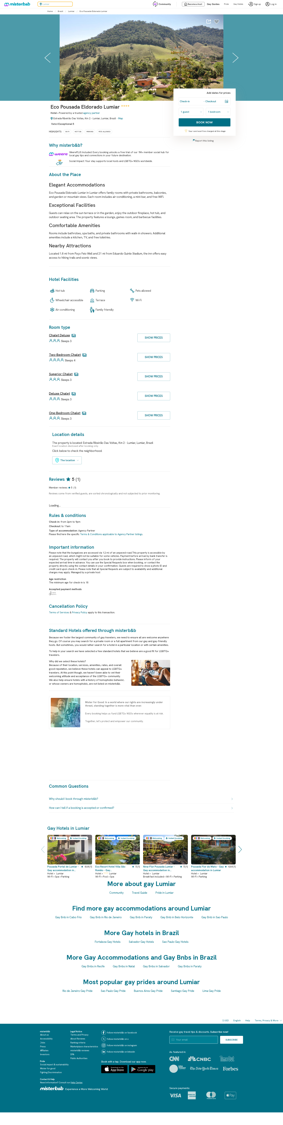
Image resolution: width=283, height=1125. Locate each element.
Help (247, 1020)
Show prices (154, 337)
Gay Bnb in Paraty (141, 917)
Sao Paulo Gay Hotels (175, 942)
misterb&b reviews (79, 1050)
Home (50, 11)
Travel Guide (139, 893)
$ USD (226, 1020)
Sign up (257, 4)
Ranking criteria (77, 1042)
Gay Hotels (238, 4)
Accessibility (46, 1038)
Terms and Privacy (79, 1034)
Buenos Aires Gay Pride (148, 991)
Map (120, 118)
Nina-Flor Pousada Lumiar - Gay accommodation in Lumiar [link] (159, 868)
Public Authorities (78, 1058)
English (237, 1020)
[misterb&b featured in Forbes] (230, 1069)
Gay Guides (213, 4)
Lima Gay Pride (211, 991)
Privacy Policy (79, 612)
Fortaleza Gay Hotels (108, 942)
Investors (44, 1054)
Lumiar (71, 11)
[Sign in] (216, 23)
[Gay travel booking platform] (52, 1088)
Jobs (42, 1042)
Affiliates (44, 1050)
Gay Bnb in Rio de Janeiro (106, 917)
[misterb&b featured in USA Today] (177, 1069)
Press (43, 1046)
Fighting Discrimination (51, 1072)
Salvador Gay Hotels (141, 942)
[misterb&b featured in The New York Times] (204, 1069)
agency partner (91, 113)
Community (165, 4)
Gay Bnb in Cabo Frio (68, 917)
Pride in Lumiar (164, 893)
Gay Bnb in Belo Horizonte (176, 917)
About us (44, 1034)
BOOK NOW (204, 122)
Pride (226, 4)
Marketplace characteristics (84, 1046)
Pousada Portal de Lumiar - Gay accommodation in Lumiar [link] (63, 868)
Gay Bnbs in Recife (93, 966)
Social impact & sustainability (54, 1064)
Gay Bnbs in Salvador (156, 966)
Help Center (77, 1082)
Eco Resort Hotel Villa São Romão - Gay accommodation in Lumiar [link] (110, 868)
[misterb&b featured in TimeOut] (227, 1058)
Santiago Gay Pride (182, 991)
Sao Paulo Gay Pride (113, 991)
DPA (72, 1054)
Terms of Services (59, 612)
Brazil (60, 11)
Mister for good (47, 1068)
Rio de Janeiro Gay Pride (77, 991)
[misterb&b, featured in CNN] (174, 1058)
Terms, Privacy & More (266, 1020)
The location (67, 460)
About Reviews (77, 1038)
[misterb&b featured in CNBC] (199, 1058)
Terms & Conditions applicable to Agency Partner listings (111, 534)
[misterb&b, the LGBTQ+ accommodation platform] (16, 4)
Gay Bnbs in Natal (124, 966)
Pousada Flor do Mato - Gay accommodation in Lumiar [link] (207, 868)
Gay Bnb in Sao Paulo (214, 917)
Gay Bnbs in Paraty (190, 966)
